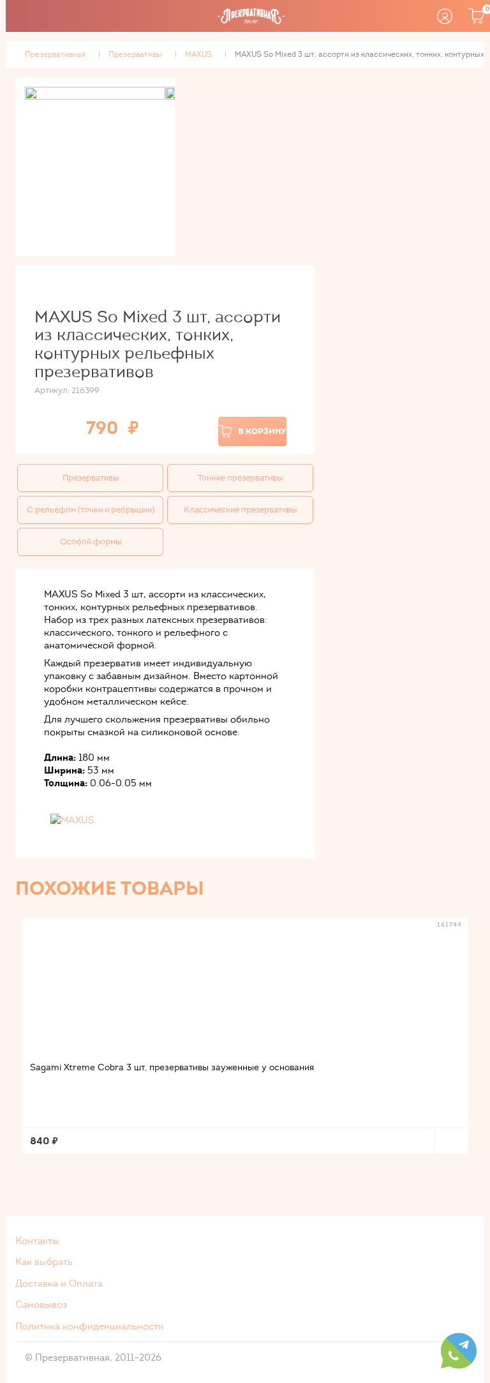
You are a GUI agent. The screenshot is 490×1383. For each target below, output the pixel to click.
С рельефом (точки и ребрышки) (90, 510)
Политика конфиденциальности (89, 1326)
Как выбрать (44, 1261)
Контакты (37, 1240)
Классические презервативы (240, 510)
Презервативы (91, 478)
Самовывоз (41, 1304)
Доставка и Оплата (59, 1283)
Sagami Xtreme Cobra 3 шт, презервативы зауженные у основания (172, 1067)
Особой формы (90, 542)
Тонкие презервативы (240, 478)
